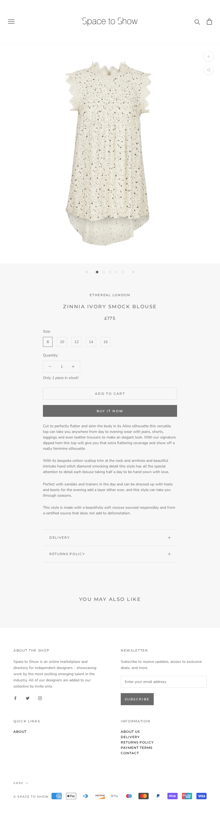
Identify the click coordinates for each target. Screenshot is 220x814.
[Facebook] (15, 698)
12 (76, 341)
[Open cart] (209, 21)
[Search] (197, 21)
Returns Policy (67, 554)
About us (130, 732)
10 (62, 341)
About (20, 732)
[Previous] (86, 272)
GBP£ (18, 783)
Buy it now (110, 411)
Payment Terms (136, 748)
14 (91, 341)
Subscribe (137, 699)
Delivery (59, 538)
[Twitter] (28, 698)
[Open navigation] (11, 21)
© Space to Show (31, 796)
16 (105, 341)
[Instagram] (40, 698)
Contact (130, 753)
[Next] (133, 272)
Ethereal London (110, 295)
